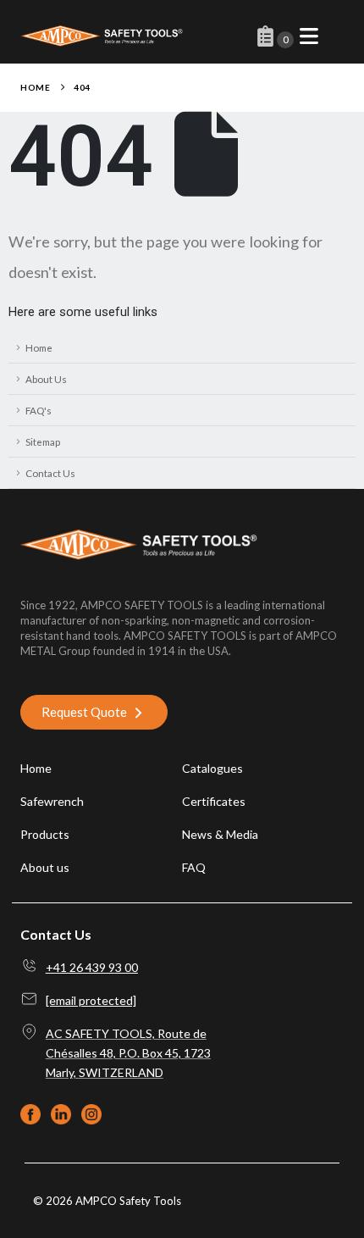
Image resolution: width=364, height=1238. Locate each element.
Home (38, 347)
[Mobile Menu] (309, 36)
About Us (46, 379)
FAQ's (38, 410)
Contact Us (50, 473)
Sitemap (42, 441)
